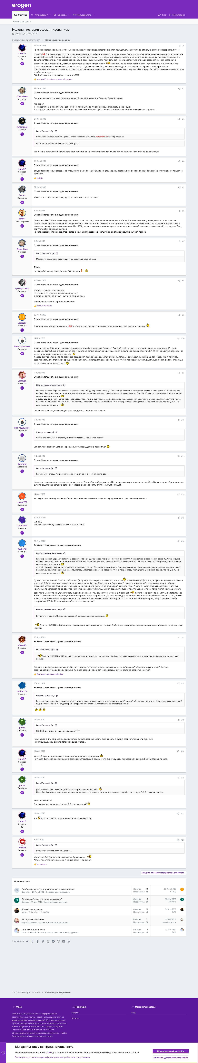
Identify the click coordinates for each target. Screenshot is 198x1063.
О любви (45, 912)
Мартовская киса (29, 922)
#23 (183, 840)
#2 (183, 88)
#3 (183, 119)
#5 (183, 187)
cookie (49, 1052)
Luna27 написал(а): (45, 131)
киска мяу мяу (169, 922)
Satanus (25, 902)
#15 (183, 518)
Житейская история (32, 909)
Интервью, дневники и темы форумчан (59, 932)
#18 (183, 683)
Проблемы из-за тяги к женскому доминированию (48, 889)
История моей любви (33, 919)
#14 (183, 494)
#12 (183, 420)
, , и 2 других (54, 79)
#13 (183, 456)
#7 (183, 241)
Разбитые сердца (60, 922)
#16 (183, 541)
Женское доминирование (58, 892)
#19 (183, 720)
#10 (183, 338)
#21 (183, 777)
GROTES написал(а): (45, 253)
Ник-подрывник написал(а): (49, 385)
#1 (183, 46)
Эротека (75, 1018)
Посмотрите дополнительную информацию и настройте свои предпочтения (52, 1057)
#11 (183, 373)
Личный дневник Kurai (33, 929)
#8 (183, 280)
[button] (50, 15)
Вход (133, 1012)
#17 (183, 637)
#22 (183, 813)
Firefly (173, 891)
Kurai (24, 932)
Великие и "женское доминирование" (42, 899)
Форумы (75, 1012)
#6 (183, 211)
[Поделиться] (179, 46)
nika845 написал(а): (45, 695)
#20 (183, 751)
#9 (183, 315)
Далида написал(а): (45, 432)
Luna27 (17, 33)
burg (24, 912)
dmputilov (26, 892)
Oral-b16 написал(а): (45, 649)
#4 (183, 161)
